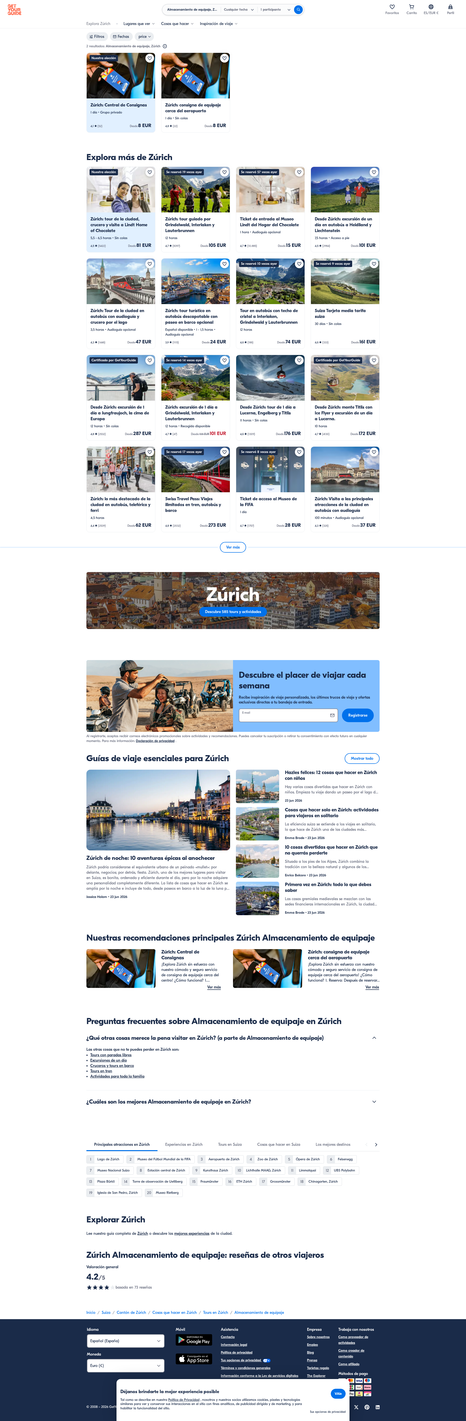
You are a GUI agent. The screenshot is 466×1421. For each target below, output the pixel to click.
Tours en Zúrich (215, 1312)
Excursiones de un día (108, 1060)
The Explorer (316, 1376)
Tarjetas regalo (318, 1368)
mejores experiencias (191, 1233)
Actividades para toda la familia (117, 1076)
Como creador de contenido (351, 1353)
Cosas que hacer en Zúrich (174, 1312)
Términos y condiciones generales (245, 1368)
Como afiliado (348, 1364)
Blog (310, 1352)
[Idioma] (431, 7)
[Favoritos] (392, 7)
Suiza (106, 1312)
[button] (120, 93)
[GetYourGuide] (14, 9)
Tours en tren (101, 1071)
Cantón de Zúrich (131, 1312)
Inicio (90, 1312)
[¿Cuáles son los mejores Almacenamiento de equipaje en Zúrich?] (374, 1101)
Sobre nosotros (318, 1337)
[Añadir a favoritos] (149, 58)
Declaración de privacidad (155, 741)
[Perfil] (450, 7)
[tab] (122, 1144)
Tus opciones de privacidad (241, 1360)
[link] (120, 93)
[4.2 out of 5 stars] (101, 1287)
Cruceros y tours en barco (112, 1066)
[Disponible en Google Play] (194, 1340)
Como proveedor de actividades (353, 1340)
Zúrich (142, 1233)
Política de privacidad (236, 1352)
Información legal (234, 1345)
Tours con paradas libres (111, 1055)
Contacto (228, 1337)
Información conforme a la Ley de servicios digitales (259, 1376)
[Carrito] (412, 7)
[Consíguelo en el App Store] (194, 1359)
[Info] (164, 46)
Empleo (312, 1345)
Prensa (312, 1360)
